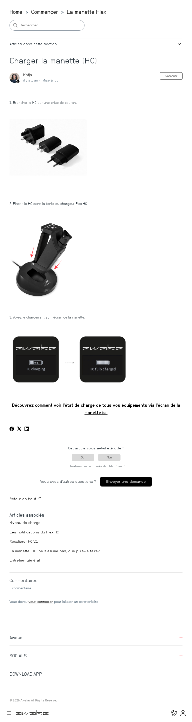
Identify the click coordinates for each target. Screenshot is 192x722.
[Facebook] (12, 429)
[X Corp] (19, 429)
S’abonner (171, 75)
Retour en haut (23, 499)
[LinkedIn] (26, 429)
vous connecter (40, 602)
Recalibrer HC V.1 (24, 541)
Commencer (44, 12)
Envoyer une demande (126, 482)
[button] (183, 715)
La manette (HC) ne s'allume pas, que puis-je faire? (55, 551)
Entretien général (25, 560)
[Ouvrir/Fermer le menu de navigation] (11, 713)
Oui (83, 457)
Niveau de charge (25, 523)
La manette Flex (86, 12)
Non (109, 457)
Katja (27, 75)
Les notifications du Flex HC (34, 532)
